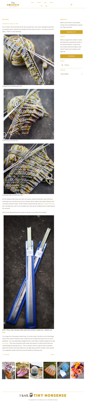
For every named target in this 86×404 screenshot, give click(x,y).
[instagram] (71, 4)
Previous (6, 354)
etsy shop (5, 343)
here (3, 332)
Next (52, 354)
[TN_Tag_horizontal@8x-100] (43, 392)
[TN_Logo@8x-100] (13, 2)
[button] (46, 6)
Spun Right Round (47, 203)
